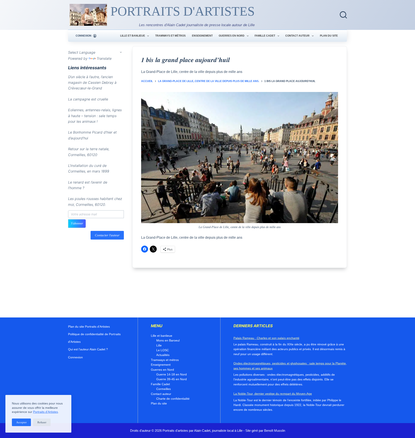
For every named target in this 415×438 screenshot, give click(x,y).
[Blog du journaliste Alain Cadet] (88, 15)
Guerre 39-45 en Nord (171, 379)
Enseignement (202, 35)
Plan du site (329, 35)
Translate (104, 58)
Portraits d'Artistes (45, 412)
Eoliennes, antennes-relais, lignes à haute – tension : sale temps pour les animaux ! (95, 116)
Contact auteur (297, 35)
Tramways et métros (170, 35)
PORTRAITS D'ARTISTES (182, 11)
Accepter (21, 422)
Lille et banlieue (132, 35)
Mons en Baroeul (168, 340)
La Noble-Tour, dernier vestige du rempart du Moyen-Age (272, 393)
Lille (159, 345)
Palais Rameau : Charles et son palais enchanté (266, 338)
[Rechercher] (343, 14)
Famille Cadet (265, 35)
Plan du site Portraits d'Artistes (89, 326)
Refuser (41, 422)
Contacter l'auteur (107, 235)
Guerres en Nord (231, 35)
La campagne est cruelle (88, 99)
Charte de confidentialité (173, 398)
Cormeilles (163, 389)
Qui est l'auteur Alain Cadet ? (88, 349)
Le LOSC (162, 350)
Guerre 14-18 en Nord (171, 374)
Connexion (75, 357)
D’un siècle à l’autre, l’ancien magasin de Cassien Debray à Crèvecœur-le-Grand (92, 82)
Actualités (162, 355)
